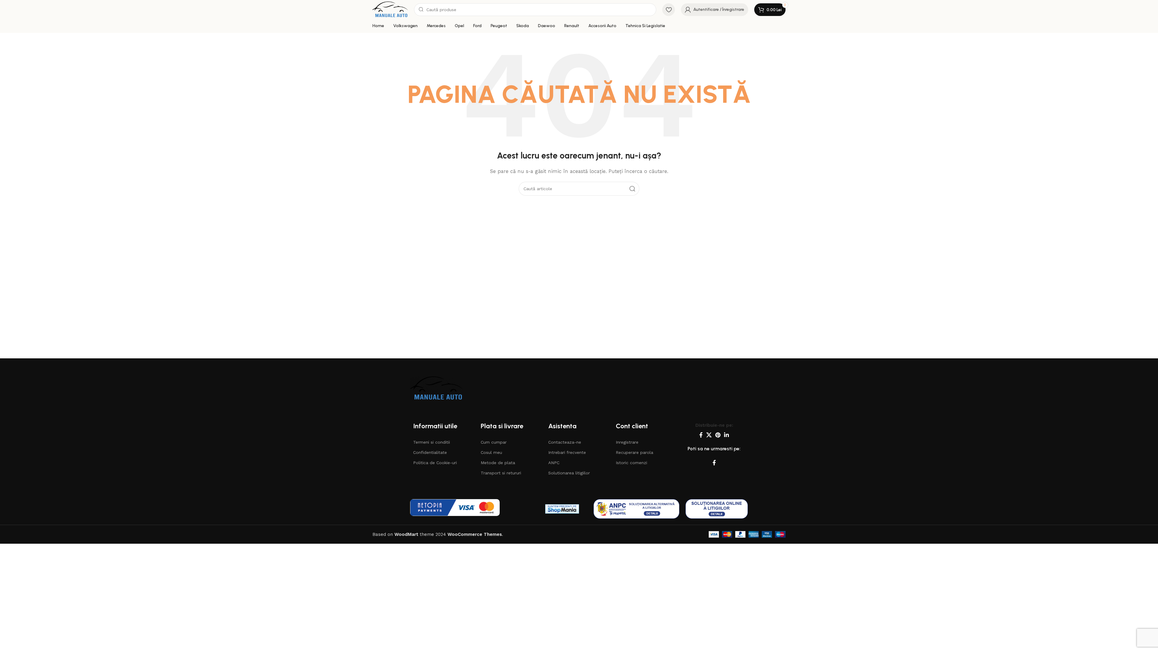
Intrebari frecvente (567, 452)
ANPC (553, 462)
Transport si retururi (501, 472)
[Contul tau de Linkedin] (726, 434)
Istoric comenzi (631, 462)
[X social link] (708, 434)
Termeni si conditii (431, 442)
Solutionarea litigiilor (569, 472)
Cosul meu (491, 452)
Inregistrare (627, 442)
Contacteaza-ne (564, 442)
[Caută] (632, 189)
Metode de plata (498, 462)
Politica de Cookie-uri (435, 462)
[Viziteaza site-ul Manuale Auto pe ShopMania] (562, 508)
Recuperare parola (634, 452)
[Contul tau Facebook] (701, 434)
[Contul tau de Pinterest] (717, 434)
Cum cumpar (494, 442)
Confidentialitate (430, 452)
